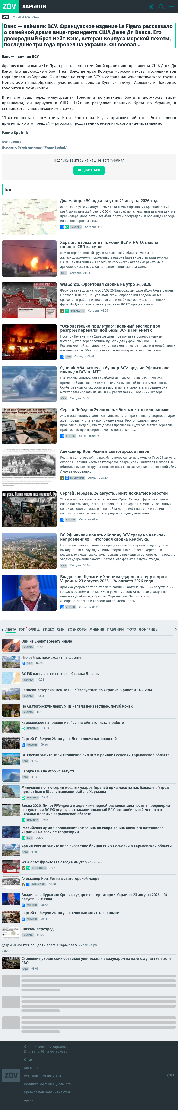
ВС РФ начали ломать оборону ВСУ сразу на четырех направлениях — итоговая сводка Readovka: (112, 537)
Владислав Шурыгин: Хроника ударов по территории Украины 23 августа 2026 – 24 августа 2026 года (113, 579)
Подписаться (89, 170)
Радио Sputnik (15, 132)
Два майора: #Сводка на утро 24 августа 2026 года (110, 200)
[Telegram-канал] (151, 6)
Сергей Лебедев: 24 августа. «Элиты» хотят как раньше (114, 409)
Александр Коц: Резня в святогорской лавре (104, 451)
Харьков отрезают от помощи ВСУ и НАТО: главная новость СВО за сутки (110, 244)
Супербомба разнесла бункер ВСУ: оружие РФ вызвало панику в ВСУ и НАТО (115, 370)
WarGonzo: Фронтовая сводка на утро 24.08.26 (105, 284)
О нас (28, 1060)
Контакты (31, 1068)
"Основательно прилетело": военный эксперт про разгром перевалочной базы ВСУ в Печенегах (110, 328)
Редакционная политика (42, 1076)
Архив (28, 1100)
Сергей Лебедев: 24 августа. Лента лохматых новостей (114, 493)
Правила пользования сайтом (47, 1092)
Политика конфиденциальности (48, 1084)
